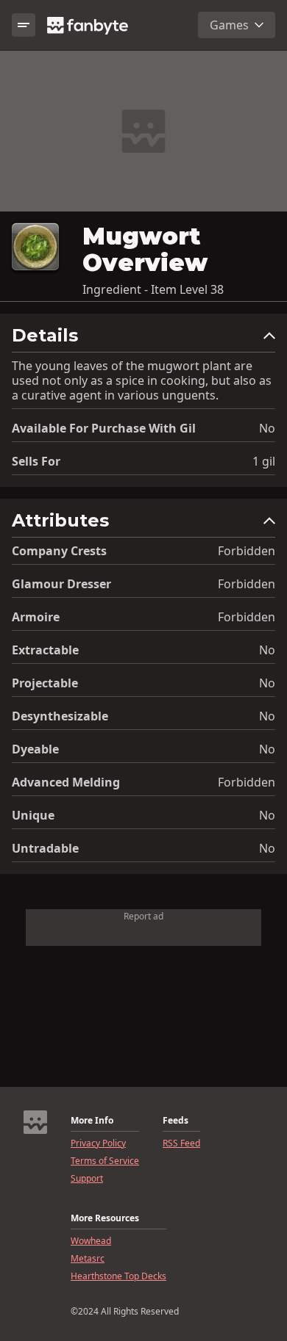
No (267, 428)
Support (87, 1179)
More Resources (105, 1218)
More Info (92, 1121)
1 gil (263, 461)
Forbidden (246, 550)
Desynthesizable (60, 716)
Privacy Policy (98, 1143)
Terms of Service (105, 1161)
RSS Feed (181, 1143)
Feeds (175, 1121)
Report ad (143, 916)
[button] (143, 339)
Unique (33, 815)
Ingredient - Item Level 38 (153, 289)
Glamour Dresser (61, 583)
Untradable (45, 848)
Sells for (36, 461)
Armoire (36, 617)
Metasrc (87, 1259)
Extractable (45, 650)
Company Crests (59, 550)
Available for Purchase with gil (104, 428)
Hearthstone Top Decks (118, 1276)
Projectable (45, 683)
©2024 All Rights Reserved (125, 1311)
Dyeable (35, 749)
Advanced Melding (66, 782)
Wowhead (91, 1241)
